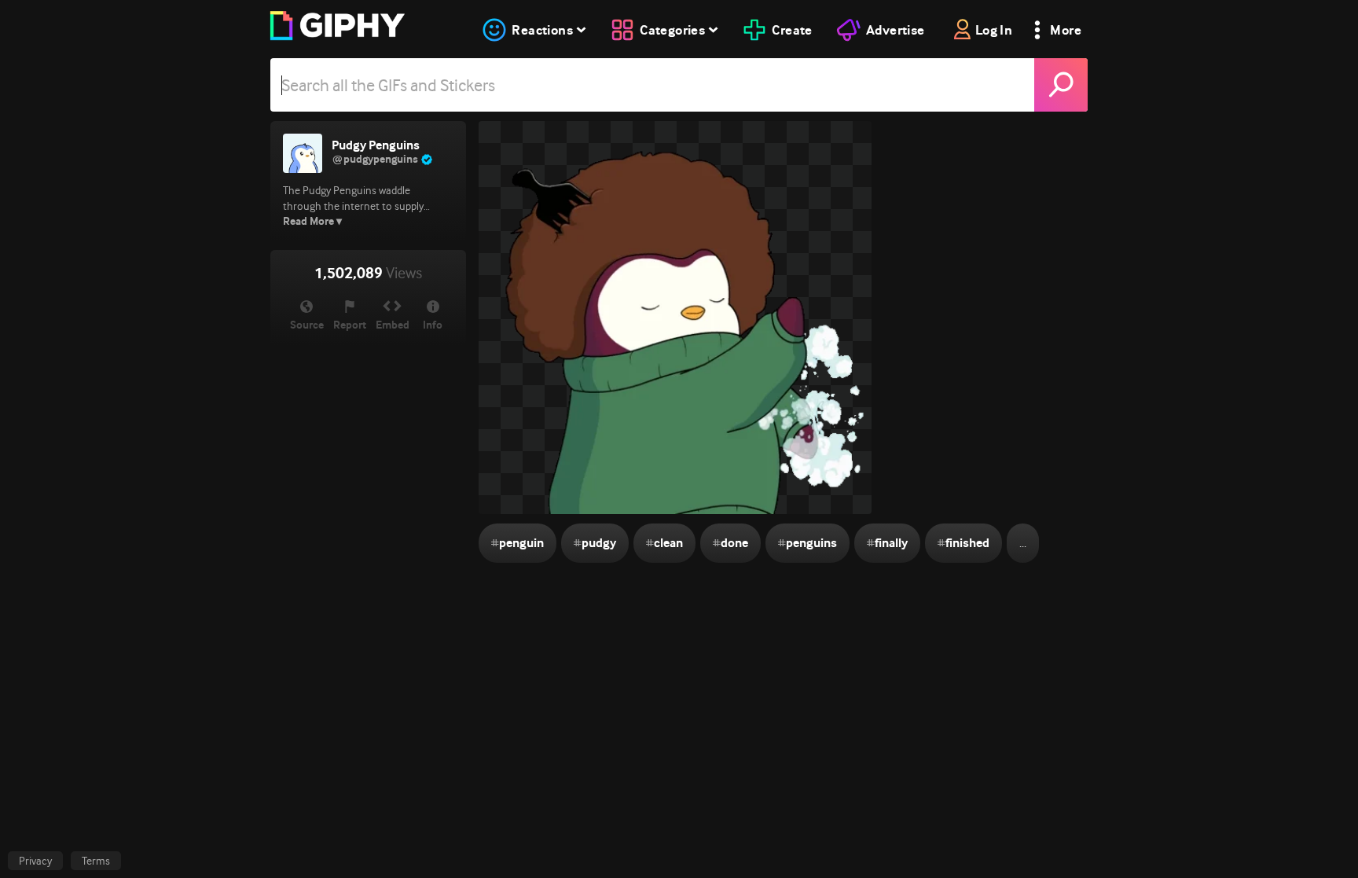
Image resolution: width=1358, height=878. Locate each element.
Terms (96, 860)
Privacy (35, 860)
